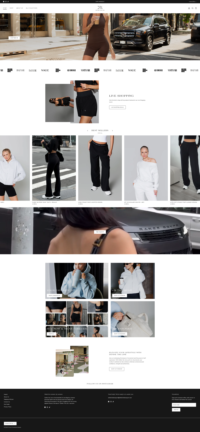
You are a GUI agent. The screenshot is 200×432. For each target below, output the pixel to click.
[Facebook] (97, 228)
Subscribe (100, 223)
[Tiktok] (102, 228)
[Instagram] (100, 228)
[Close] (115, 199)
